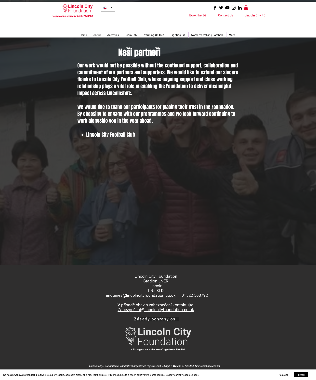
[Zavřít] (312, 374)
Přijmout (301, 374)
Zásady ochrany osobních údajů (182, 374)
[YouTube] (227, 7)
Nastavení (284, 374)
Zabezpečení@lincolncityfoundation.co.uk (156, 309)
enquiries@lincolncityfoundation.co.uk (141, 295)
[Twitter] (221, 7)
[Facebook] (214, 7)
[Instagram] (233, 7)
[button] (246, 7)
